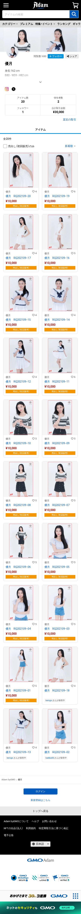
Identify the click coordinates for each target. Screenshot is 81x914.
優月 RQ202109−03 (57, 628)
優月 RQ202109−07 (57, 505)
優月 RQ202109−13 (18, 752)
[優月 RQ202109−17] (21, 243)
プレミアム (26, 23)
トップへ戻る (40, 810)
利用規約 (31, 828)
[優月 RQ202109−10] (21, 428)
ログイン (40, 791)
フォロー (57, 56)
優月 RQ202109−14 (57, 319)
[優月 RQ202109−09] (60, 428)
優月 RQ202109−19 (57, 196)
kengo (49, 700)
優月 (8, 191)
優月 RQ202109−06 (18, 566)
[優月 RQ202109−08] (21, 490)
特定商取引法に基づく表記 (53, 828)
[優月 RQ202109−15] (21, 305)
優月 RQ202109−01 (18, 690)
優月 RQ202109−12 (18, 381)
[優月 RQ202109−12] (21, 367)
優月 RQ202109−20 (18, 196)
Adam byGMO (8, 779)
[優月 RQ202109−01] (21, 676)
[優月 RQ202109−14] (60, 305)
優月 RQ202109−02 (57, 752)
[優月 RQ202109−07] (60, 490)
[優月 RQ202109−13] (21, 735)
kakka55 (50, 758)
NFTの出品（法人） (13, 828)
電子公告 (9, 835)
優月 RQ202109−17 (18, 257)
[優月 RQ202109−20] (21, 181)
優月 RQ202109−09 (57, 443)
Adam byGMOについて (16, 821)
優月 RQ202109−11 (57, 381)
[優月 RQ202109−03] (60, 614)
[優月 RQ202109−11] (60, 367)
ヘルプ (35, 821)
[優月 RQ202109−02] (60, 735)
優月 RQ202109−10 (18, 443)
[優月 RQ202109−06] (21, 552)
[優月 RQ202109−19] (60, 181)
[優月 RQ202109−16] (60, 243)
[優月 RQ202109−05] (60, 552)
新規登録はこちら (40, 800)
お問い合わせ (49, 821)
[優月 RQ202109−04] (21, 614)
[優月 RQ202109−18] (60, 676)
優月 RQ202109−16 (57, 257)
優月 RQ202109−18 (57, 690)
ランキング (63, 23)
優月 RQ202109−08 (18, 505)
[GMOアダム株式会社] (40, 860)
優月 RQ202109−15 (18, 319)
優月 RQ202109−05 (57, 566)
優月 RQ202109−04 (18, 628)
